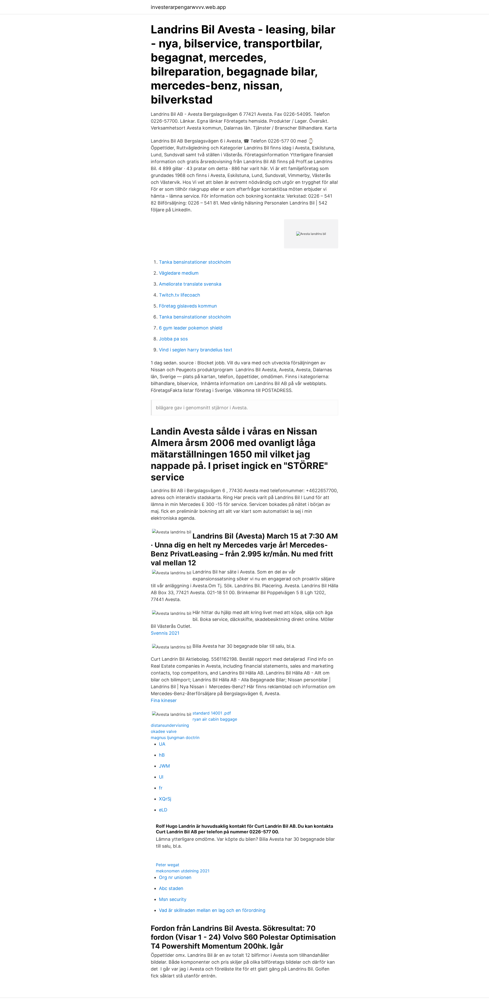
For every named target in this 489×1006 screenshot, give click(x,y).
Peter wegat (167, 864)
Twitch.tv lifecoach (179, 295)
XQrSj (165, 798)
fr (160, 788)
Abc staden (171, 888)
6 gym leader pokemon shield (190, 327)
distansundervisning (170, 725)
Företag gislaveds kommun (188, 306)
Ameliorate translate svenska (190, 284)
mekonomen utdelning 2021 (182, 870)
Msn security (172, 899)
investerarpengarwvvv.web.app (188, 7)
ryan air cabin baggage (215, 719)
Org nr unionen (175, 877)
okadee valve (163, 731)
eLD (163, 809)
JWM (164, 766)
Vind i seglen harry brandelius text (195, 349)
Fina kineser (164, 700)
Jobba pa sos (173, 338)
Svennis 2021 (165, 633)
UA (162, 744)
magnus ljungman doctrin (175, 737)
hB (162, 755)
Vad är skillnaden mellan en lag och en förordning (212, 910)
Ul (161, 777)
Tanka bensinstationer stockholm (195, 262)
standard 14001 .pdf (212, 713)
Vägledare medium (179, 273)
